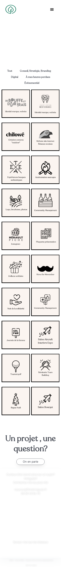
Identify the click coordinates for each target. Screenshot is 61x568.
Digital (14, 77)
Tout (9, 71)
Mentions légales (31, 565)
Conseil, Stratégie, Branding (35, 71)
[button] (52, 9)
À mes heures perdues (38, 77)
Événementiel (31, 83)
